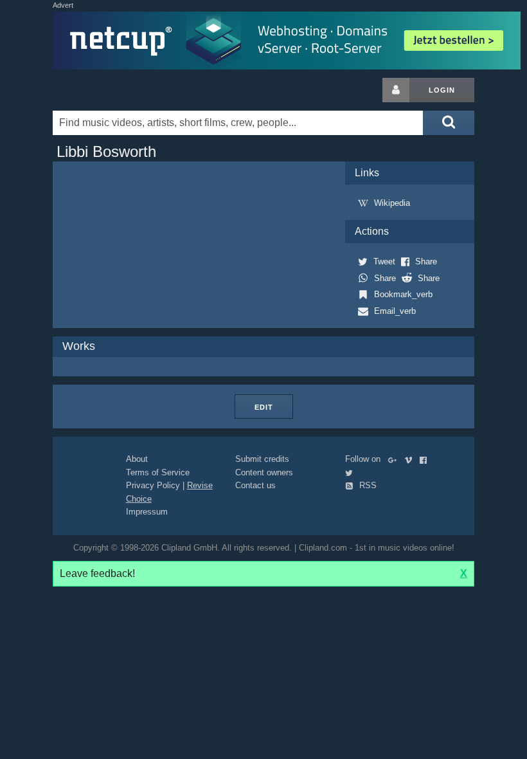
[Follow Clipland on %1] (395, 459)
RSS (367, 485)
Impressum (147, 512)
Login (442, 90)
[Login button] (395, 90)
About (137, 459)
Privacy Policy (153, 485)
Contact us (255, 485)
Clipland (120, 90)
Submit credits (262, 459)
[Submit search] (448, 123)
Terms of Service (158, 472)
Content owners (264, 472)
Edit (264, 407)
